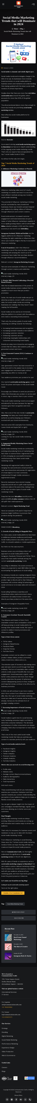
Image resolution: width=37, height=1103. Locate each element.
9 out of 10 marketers (8, 248)
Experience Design (8, 1048)
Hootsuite (10, 140)
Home (16, 29)
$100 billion (24, 229)
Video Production (7, 1051)
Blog (21, 29)
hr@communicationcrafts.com (11, 1014)
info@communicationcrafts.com (11, 1004)
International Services (9, 992)
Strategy (5, 1028)
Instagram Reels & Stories (22, 956)
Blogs (3, 1071)
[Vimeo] (12, 1099)
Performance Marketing (10, 1044)
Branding (5, 1032)
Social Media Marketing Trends (15, 904)
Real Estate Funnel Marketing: (20, 938)
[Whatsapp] (25, 1099)
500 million (18, 496)
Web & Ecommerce (8, 1055)
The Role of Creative (21, 946)
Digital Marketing (7, 1036)
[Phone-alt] (30, 1099)
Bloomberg (15, 527)
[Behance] (21, 1099)
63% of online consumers (16, 499)
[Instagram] (7, 1099)
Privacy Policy (18, 1095)
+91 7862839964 (7, 1007)
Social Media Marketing (9, 1040)
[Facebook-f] (16, 1099)
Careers (4, 1067)
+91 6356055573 (7, 1017)
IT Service (5, 994)
